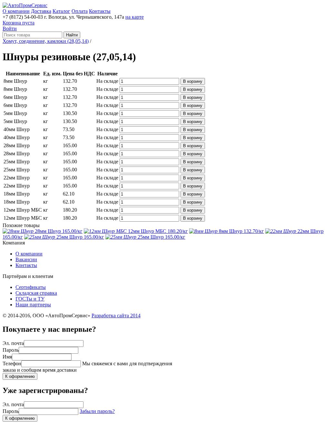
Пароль (11, 350)
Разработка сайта (116, 315)
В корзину (192, 81)
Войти (10, 28)
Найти (72, 35)
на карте (134, 17)
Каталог (61, 11)
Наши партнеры (33, 304)
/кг (58, 231)
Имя (7, 356)
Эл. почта (13, 343)
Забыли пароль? (97, 411)
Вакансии (26, 259)
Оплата (80, 11)
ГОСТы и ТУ (29, 298)
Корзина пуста (18, 22)
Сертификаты (30, 287)
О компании (16, 11)
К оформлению (20, 376)
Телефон (12, 363)
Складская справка (36, 293)
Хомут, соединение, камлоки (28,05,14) (46, 41)
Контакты (100, 11)
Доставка (41, 11)
